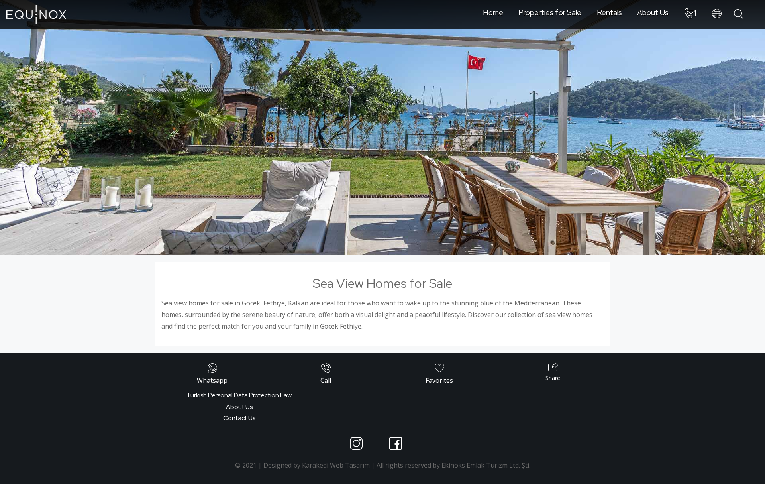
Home (493, 12)
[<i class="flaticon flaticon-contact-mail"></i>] (690, 15)
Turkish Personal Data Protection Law (239, 395)
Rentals (609, 12)
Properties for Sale (549, 12)
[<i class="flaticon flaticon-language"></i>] (716, 14)
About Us (653, 12)
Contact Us (239, 418)
